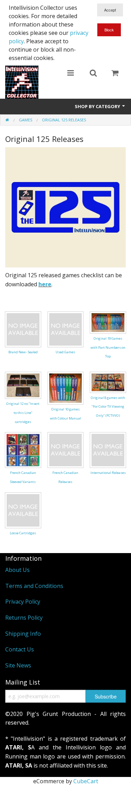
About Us (17, 570)
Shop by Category (98, 106)
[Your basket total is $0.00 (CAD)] (115, 74)
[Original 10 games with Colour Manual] (65, 387)
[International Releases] (108, 449)
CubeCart (85, 781)
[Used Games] (65, 329)
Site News (18, 665)
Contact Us (19, 649)
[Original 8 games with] (108, 381)
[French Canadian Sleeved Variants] (23, 449)
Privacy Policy (22, 601)
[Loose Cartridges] (23, 510)
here (44, 284)
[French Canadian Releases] (65, 449)
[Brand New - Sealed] (23, 329)
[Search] (93, 74)
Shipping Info (23, 633)
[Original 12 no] (23, 384)
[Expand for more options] (70, 74)
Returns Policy (24, 617)
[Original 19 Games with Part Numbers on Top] (108, 322)
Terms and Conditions (34, 586)
